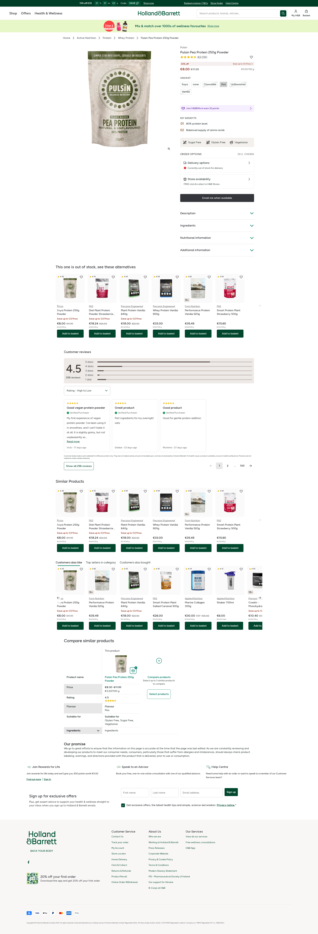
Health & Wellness (48, 13)
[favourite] (81, 277)
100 (242, 465)
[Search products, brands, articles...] (284, 13)
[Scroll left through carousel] (58, 598)
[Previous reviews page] (211, 465)
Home (66, 37)
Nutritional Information (195, 238)
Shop (13, 13)
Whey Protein (126, 37)
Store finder (217, 3)
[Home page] (159, 13)
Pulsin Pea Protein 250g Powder (119, 679)
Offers (26, 13)
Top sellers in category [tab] (101, 562)
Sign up (231, 792)
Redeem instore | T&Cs (196, 3)
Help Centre (232, 3)
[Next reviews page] (250, 465)
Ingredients (187, 225)
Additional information (195, 250)
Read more (73, 441)
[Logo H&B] (159, 14)
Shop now (148, 3)
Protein (107, 37)
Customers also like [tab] (69, 562)
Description (187, 213)
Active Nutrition (86, 37)
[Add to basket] (133, 670)
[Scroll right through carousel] (259, 598)
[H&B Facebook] (28, 862)
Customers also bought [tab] (135, 562)
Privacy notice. (226, 805)
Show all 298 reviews (79, 466)
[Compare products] (159, 661)
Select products (159, 694)
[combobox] (238, 13)
